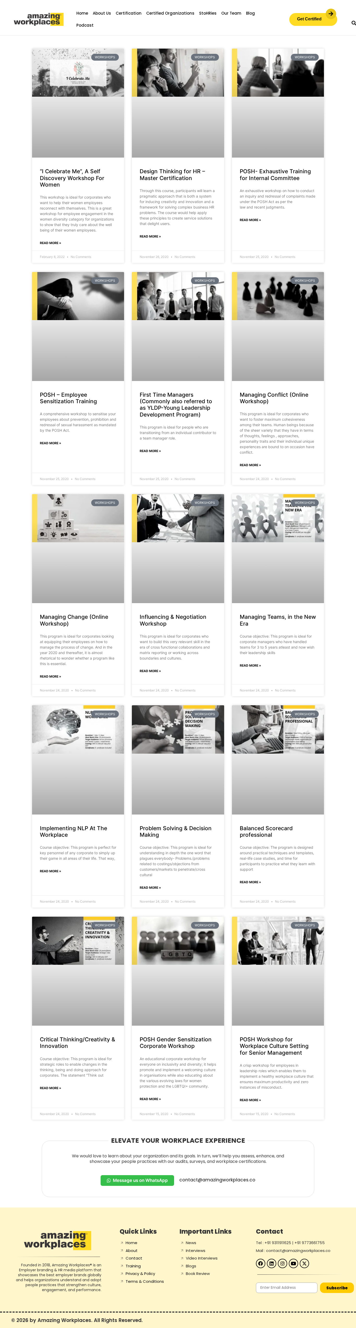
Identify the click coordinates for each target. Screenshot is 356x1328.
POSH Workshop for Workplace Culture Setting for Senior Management (274, 1046)
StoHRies (208, 13)
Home (82, 13)
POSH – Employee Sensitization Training (68, 398)
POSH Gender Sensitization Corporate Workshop (176, 1042)
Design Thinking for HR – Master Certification (172, 174)
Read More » (50, 243)
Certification (129, 13)
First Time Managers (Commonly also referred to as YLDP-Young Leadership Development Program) (176, 404)
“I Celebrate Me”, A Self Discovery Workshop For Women (72, 178)
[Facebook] (260, 1263)
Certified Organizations (170, 13)
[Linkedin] (271, 1263)
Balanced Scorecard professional (266, 831)
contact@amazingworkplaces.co (217, 1180)
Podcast (85, 25)
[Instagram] (282, 1263)
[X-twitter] (304, 1263)
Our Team (231, 13)
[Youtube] (293, 1263)
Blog (250, 13)
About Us (102, 13)
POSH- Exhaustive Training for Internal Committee (275, 174)
